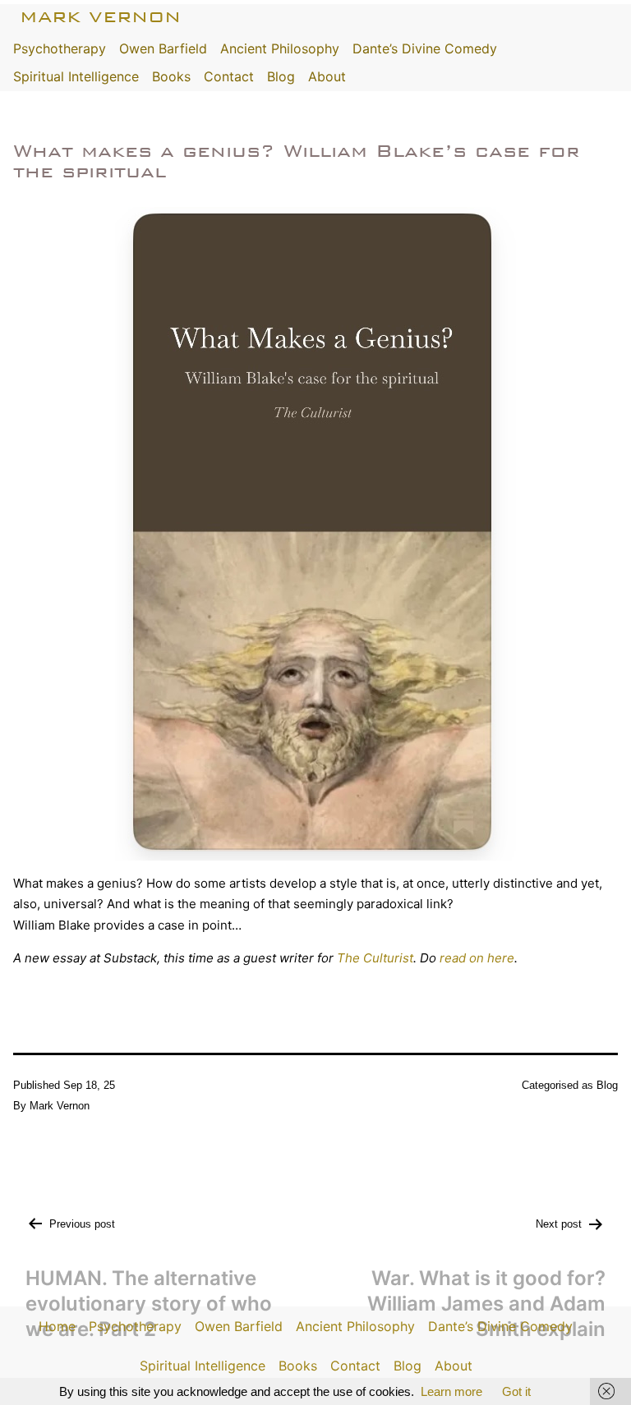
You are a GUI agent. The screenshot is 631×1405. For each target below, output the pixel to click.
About (327, 76)
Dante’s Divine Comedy (424, 48)
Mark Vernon (100, 17)
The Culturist (375, 958)
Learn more (451, 1391)
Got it (516, 1391)
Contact (229, 76)
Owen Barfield (163, 48)
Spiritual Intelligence (76, 76)
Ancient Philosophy (279, 48)
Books (171, 76)
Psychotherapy (59, 48)
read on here (477, 958)
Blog (281, 76)
